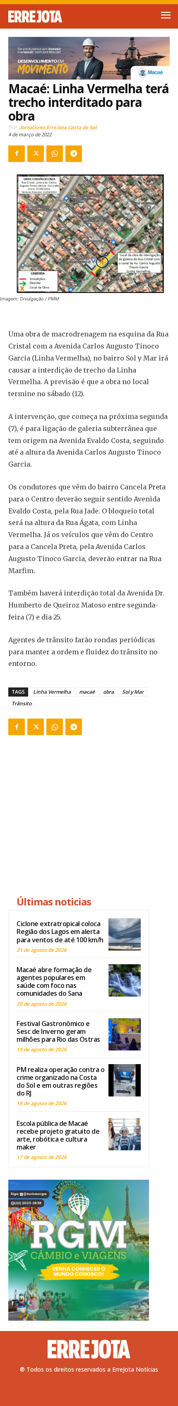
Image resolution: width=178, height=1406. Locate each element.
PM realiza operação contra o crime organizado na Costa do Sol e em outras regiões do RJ (60, 1081)
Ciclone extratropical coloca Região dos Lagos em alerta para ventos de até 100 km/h (60, 931)
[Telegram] (73, 153)
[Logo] (48, 16)
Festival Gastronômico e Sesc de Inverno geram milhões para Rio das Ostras (58, 1031)
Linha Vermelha (52, 691)
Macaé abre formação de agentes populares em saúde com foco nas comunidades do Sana (54, 981)
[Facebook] (16, 153)
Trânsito (21, 703)
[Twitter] (35, 153)
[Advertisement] (79, 817)
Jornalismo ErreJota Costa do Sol (58, 127)
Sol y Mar (133, 691)
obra (108, 691)
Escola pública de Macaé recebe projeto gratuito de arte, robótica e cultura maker (58, 1135)
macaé (87, 691)
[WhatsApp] (54, 153)
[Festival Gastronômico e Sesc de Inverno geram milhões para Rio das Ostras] (124, 1034)
